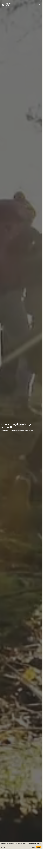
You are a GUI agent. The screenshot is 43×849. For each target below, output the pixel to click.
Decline (33, 847)
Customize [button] (3, 847)
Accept (38, 847)
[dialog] (21, 845)
